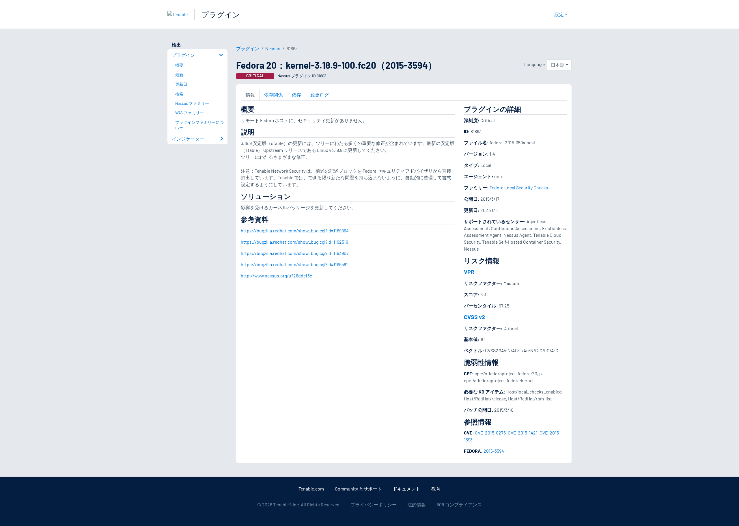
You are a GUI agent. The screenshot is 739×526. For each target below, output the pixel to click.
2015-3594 (494, 451)
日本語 (558, 65)
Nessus (272, 48)
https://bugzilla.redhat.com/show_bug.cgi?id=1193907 (295, 253)
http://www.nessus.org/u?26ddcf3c (276, 275)
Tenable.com (311, 488)
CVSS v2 (474, 316)
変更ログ (319, 94)
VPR (469, 271)
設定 (559, 14)
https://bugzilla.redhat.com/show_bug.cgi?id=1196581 (294, 264)
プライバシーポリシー (373, 504)
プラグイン (220, 14)
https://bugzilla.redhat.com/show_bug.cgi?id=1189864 (295, 230)
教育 (436, 488)
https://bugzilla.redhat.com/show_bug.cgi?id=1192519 (294, 242)
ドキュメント (406, 488)
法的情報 (416, 504)
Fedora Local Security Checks (519, 187)
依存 (296, 94)
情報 (250, 94)
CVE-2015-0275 (490, 432)
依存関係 (273, 94)
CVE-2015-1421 (523, 432)
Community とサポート (358, 488)
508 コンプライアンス (459, 504)
